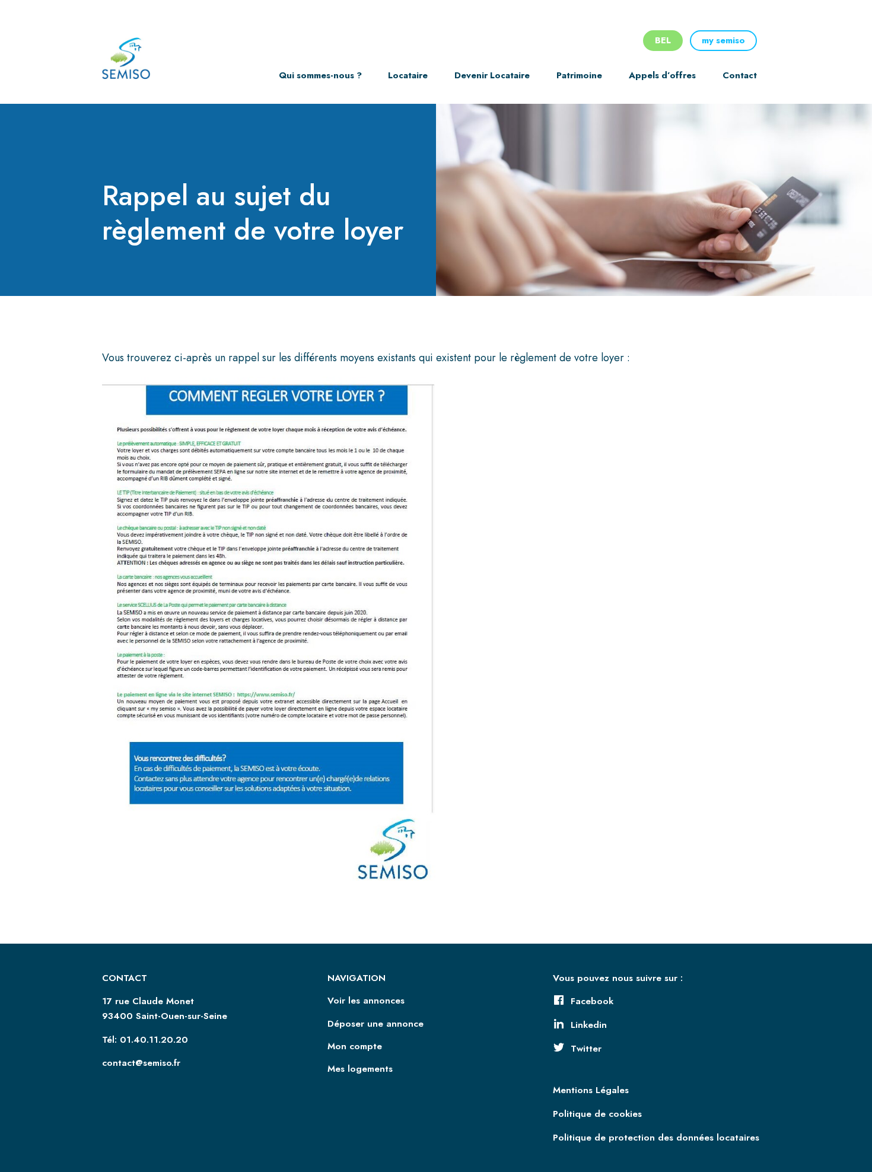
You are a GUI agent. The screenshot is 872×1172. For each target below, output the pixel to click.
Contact (740, 75)
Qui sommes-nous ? (320, 75)
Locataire (408, 75)
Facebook (592, 1001)
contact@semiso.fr (141, 1062)
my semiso (723, 40)
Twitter (586, 1048)
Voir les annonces (366, 1000)
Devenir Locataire (492, 75)
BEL (663, 40)
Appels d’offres (662, 75)
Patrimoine (579, 75)
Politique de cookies (597, 1113)
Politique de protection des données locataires (656, 1137)
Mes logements (360, 1068)
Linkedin (589, 1024)
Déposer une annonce (375, 1023)
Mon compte (354, 1046)
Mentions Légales (591, 1090)
